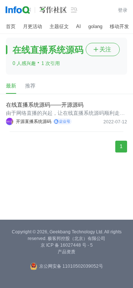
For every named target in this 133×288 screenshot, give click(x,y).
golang (95, 26)
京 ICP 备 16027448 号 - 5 (67, 245)
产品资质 (66, 251)
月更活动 (32, 26)
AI (78, 26)
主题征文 (59, 26)
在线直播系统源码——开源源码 (44, 105)
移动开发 (119, 26)
